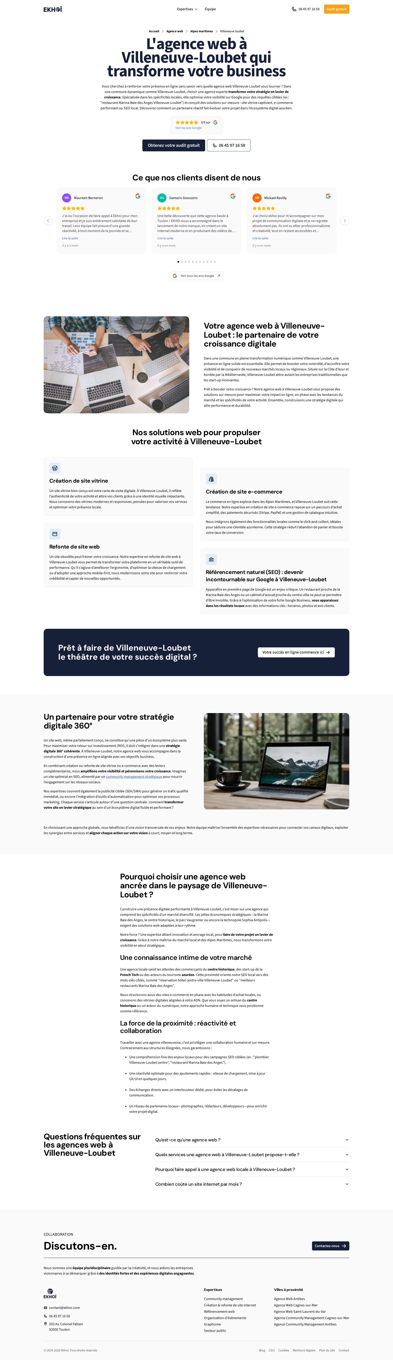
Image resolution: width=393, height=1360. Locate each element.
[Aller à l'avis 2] (182, 262)
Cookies (283, 1350)
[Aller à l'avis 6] (196, 262)
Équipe (210, 9)
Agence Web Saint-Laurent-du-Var (300, 1311)
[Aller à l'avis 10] (211, 262)
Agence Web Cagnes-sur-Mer (296, 1305)
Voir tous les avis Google (197, 276)
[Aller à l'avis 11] (215, 262)
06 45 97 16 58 (309, 9)
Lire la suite (70, 238)
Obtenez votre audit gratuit (174, 145)
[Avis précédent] (48, 220)
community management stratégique (134, 776)
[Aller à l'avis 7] (200, 262)
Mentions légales (304, 1350)
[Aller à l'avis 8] (204, 262)
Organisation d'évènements (225, 1317)
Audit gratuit (337, 9)
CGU (272, 1350)
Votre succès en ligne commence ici (293, 652)
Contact (344, 1350)
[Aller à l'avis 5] (193, 262)
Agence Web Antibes (289, 1298)
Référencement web (219, 1311)
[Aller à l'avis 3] (185, 262)
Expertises (185, 9)
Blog (262, 1350)
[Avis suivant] (344, 220)
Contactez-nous (327, 1245)
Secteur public (215, 1330)
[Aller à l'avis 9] (207, 262)
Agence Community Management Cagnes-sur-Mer (311, 1317)
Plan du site (327, 1350)
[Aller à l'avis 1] (178, 262)
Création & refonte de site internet (230, 1305)
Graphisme (212, 1324)
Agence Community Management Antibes (305, 1324)
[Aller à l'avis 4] (189, 262)
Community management (223, 1298)
